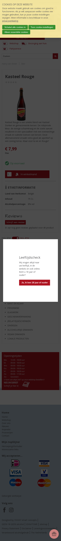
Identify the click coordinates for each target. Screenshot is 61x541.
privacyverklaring (10, 20)
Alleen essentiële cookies (16, 32)
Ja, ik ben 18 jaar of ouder (34, 282)
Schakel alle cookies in (15, 27)
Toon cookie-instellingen (42, 27)
